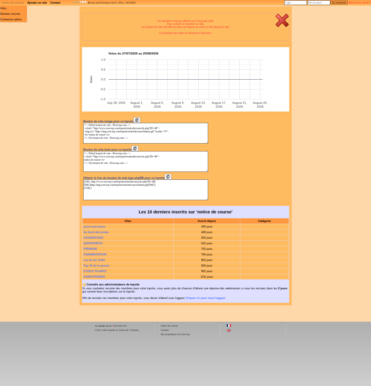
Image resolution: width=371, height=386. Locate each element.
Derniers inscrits (10, 13)
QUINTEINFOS (93, 243)
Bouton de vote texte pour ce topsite (107, 149)
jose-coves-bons (94, 226)
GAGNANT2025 (93, 237)
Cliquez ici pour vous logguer (205, 298)
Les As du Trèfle (94, 260)
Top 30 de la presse (96, 265)
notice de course (13, 2)
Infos (3, 8)
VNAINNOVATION (95, 254)
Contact (55, 2)
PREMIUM (90, 248)
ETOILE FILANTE (95, 271)
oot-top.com (120, 325)
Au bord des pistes (96, 232)
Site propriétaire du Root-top (175, 334)
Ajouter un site (37, 2)
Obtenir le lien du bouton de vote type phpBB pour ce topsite (123, 177)
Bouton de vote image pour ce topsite (108, 121)
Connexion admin (11, 19)
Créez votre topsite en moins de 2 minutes (117, 330)
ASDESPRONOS (94, 276)
